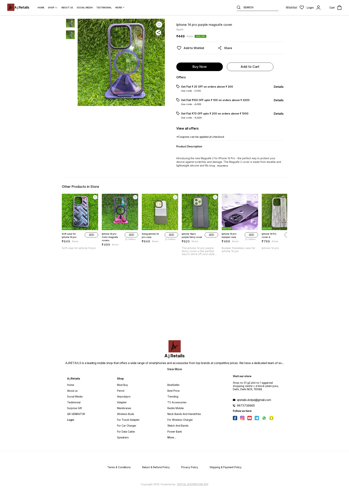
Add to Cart (250, 67)
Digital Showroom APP (192, 484)
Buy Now (199, 67)
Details (279, 87)
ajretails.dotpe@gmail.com (254, 399)
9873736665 (246, 405)
